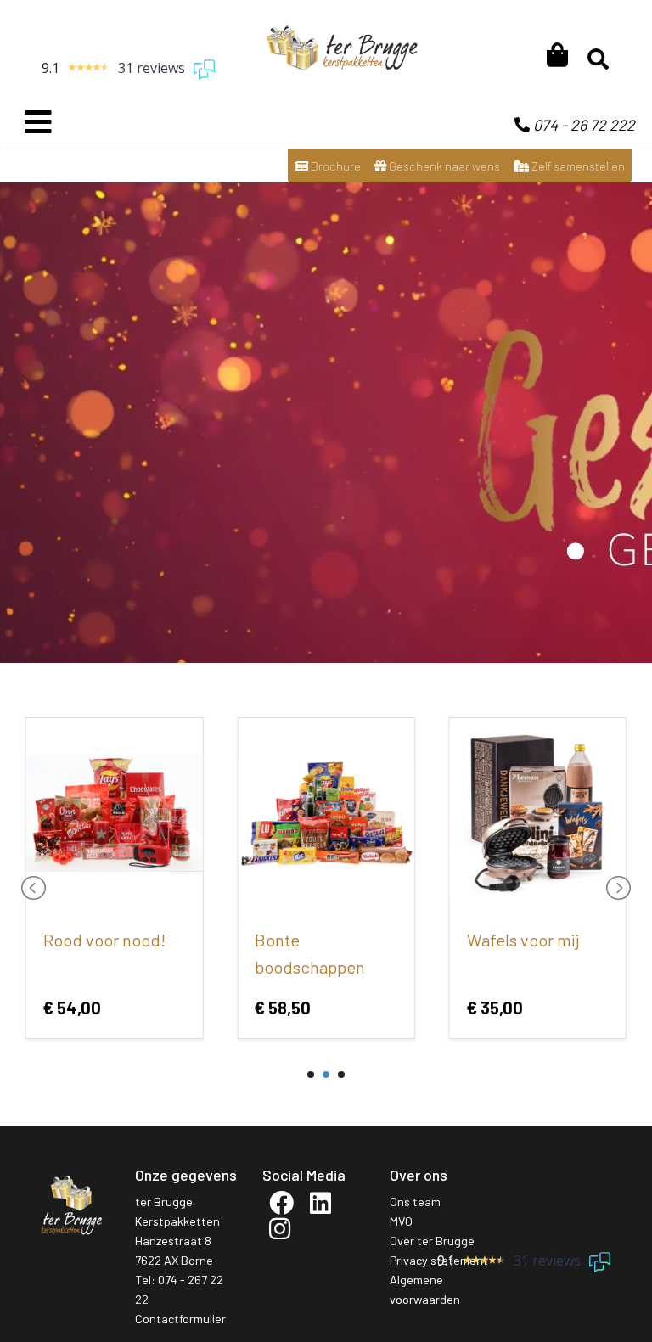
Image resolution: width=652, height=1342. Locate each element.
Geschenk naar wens (443, 166)
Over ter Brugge (432, 1240)
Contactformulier (180, 1318)
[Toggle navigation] (38, 122)
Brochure (334, 166)
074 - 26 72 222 (582, 124)
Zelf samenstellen (577, 166)
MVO (401, 1221)
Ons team (415, 1201)
